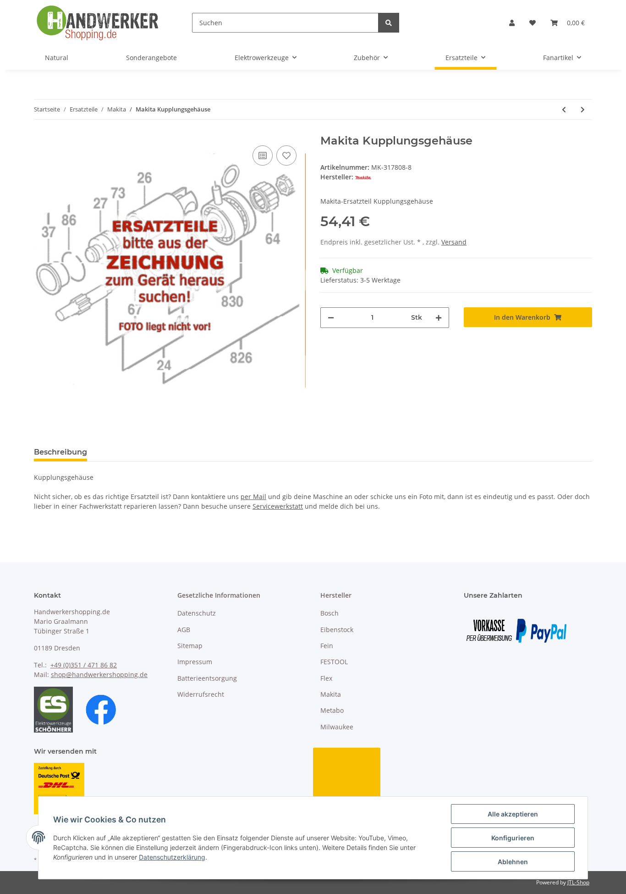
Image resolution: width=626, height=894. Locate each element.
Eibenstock (336, 629)
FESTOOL (334, 661)
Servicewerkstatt (278, 506)
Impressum (194, 661)
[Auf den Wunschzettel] (286, 155)
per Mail (253, 496)
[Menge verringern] (331, 318)
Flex (326, 678)
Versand (454, 242)
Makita (330, 694)
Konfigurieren (512, 838)
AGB (183, 629)
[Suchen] (388, 23)
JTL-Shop (578, 882)
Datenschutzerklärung (172, 857)
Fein (326, 645)
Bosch (329, 613)
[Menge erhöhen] (438, 318)
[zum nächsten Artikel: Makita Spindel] (582, 109)
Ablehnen (513, 862)
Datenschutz (196, 613)
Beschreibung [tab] (60, 452)
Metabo (332, 710)
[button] (512, 23)
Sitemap (190, 645)
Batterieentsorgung (207, 678)
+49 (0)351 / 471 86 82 (83, 665)
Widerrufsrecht (200, 694)
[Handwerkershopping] (98, 22)
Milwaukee (336, 726)
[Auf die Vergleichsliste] (263, 155)
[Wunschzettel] (532, 23)
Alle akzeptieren (513, 814)
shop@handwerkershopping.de (99, 674)
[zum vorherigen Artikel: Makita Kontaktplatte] (564, 109)
